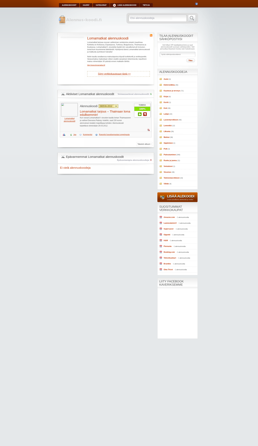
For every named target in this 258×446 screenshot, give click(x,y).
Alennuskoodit (69, 5)
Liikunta (167, 131)
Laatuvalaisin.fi (170, 223)
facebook (196, 4)
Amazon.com (169, 217)
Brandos (167, 264)
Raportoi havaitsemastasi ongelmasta (114, 135)
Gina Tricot (168, 270)
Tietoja (146, 5)
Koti (165, 108)
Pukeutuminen (170, 155)
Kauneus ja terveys (172, 91)
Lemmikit (168, 126)
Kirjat (166, 97)
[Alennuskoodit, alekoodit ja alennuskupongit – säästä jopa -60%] (80, 24)
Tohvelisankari (170, 258)
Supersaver (169, 229)
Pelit (165, 149)
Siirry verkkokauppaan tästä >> (114, 74)
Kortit (166, 102)
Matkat (166, 137)
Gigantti (167, 235)
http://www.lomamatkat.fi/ (96, 65)
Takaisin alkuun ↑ (145, 144)
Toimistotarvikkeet (171, 178)
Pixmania (168, 246)
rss (151, 35)
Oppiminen (168, 143)
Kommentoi (87, 135)
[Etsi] (192, 18)
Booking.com (169, 252)
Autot (166, 79)
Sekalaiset (168, 166)
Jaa (74, 135)
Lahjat (166, 114)
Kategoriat (101, 5)
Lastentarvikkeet (171, 120)
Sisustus (167, 172)
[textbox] (157, 18)
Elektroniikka (169, 85)
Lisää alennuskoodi (127, 5)
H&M (166, 240)
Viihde (166, 184)
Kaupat (86, 5)
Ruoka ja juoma (170, 160)
